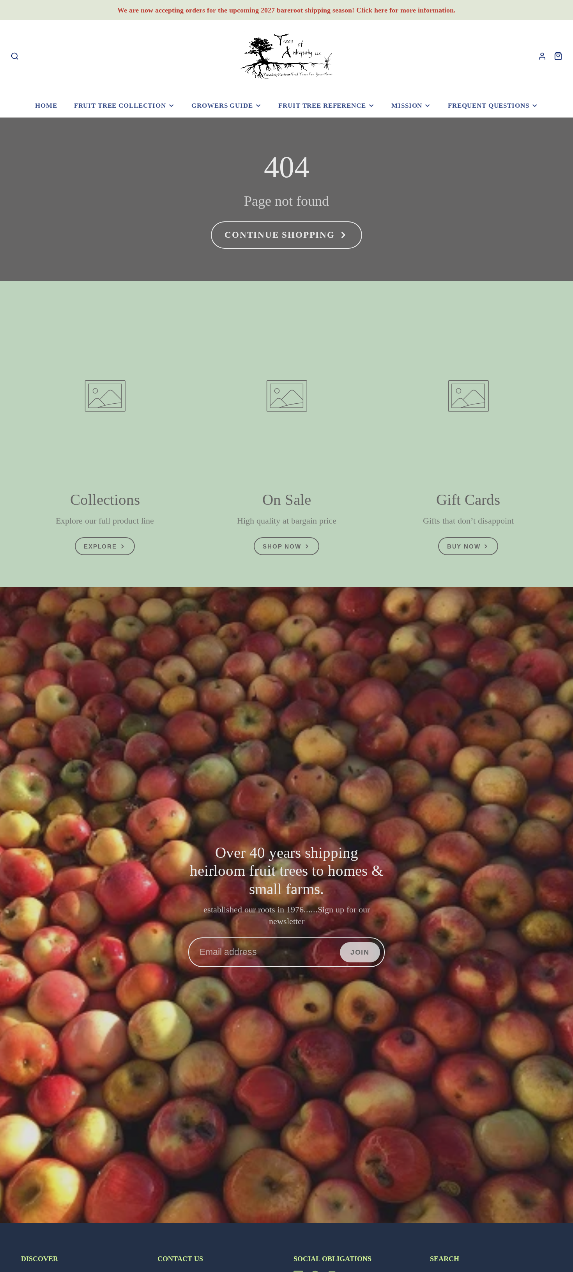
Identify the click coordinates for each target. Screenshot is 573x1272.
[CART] (558, 56)
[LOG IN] (542, 56)
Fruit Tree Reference (322, 105)
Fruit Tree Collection (120, 105)
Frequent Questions (488, 105)
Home (46, 105)
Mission (406, 105)
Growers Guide (222, 105)
